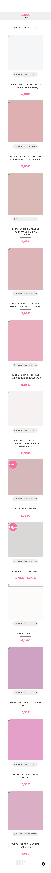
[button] (25, 74)
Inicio (25, 17)
